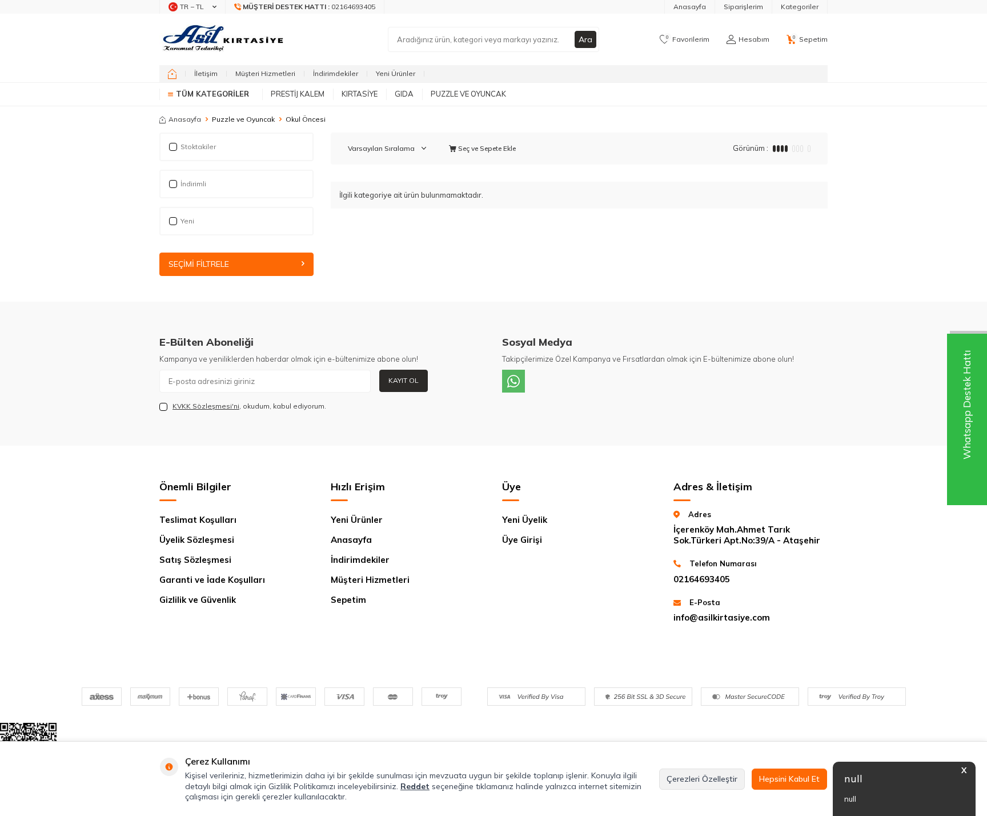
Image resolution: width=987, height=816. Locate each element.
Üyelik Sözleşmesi (196, 539)
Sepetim (348, 599)
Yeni (187, 221)
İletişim (206, 73)
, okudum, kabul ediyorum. (249, 406)
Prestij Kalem (297, 93)
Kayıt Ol (403, 380)
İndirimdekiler (335, 73)
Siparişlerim (743, 6)
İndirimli (193, 183)
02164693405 (701, 579)
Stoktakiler (198, 146)
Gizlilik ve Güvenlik (197, 599)
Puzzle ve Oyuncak (468, 93)
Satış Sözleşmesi (195, 559)
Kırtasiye (360, 93)
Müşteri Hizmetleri (265, 73)
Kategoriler (800, 6)
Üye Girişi (522, 539)
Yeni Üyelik (524, 519)
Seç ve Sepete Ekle (486, 148)
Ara (585, 39)
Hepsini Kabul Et (789, 779)
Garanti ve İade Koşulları (212, 579)
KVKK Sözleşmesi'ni (205, 406)
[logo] (224, 39)
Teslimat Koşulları (197, 519)
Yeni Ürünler (395, 73)
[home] (172, 74)
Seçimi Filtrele (198, 264)
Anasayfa (689, 6)
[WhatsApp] (513, 381)
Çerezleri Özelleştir (702, 779)
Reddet (415, 786)
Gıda (404, 93)
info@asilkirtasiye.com (721, 617)
